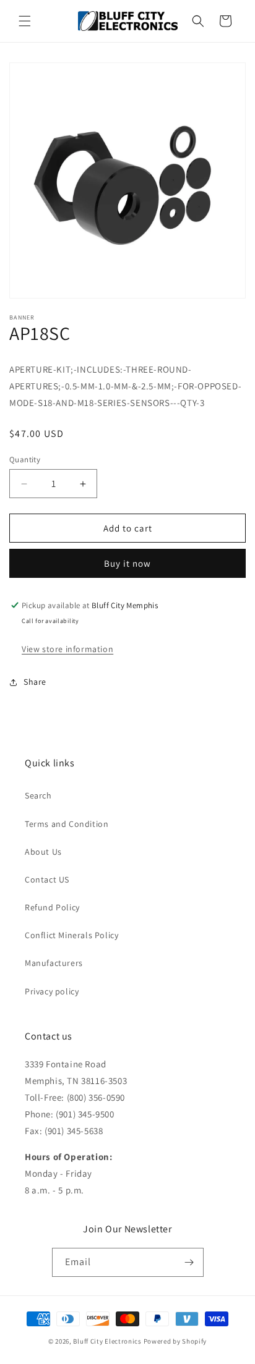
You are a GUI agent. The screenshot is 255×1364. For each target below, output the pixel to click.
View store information (67, 648)
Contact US (47, 879)
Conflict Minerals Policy (71, 935)
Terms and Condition (66, 823)
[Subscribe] (189, 1262)
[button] (24, 21)
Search (38, 795)
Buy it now (127, 563)
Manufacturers (54, 962)
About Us (43, 851)
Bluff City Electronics (108, 1341)
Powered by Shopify (175, 1341)
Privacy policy (52, 991)
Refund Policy (52, 907)
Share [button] (35, 681)
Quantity (24, 459)
